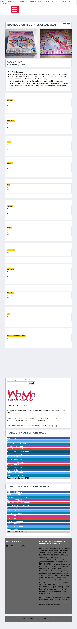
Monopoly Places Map (33, 1)
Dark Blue (10, 250)
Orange (10, 163)
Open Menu (15, 9)
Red (8, 184)
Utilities (10, 292)
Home (3, 1)
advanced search (29, 380)
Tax (8, 314)
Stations (10, 269)
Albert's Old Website (63, 1)
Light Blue (11, 120)
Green (9, 227)
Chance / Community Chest (16, 335)
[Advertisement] (38, 363)
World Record (48, 1)
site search (18, 385)
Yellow (9, 206)
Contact (5, 3)
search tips (14, 380)
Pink (8, 142)
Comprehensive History (16, 1)
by (23, 385)
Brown (9, 100)
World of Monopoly (31, 619)
